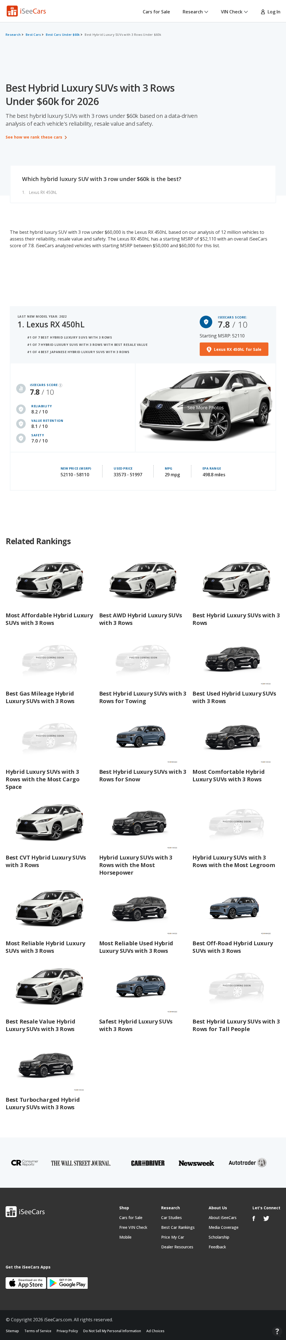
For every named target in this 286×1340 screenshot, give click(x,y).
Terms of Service (37, 1331)
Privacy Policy (67, 1331)
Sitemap (12, 1331)
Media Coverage (224, 1227)
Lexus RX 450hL (43, 192)
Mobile (125, 1237)
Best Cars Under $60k (63, 34)
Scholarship (219, 1237)
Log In (272, 12)
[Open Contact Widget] (277, 1331)
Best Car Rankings (178, 1227)
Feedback (217, 1246)
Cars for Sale (156, 12)
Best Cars (33, 34)
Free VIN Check (133, 1227)
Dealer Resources (177, 1246)
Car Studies (171, 1217)
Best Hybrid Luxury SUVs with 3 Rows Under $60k (123, 34)
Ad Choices (155, 1331)
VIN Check (231, 12)
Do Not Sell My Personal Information (112, 1331)
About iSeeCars (223, 1217)
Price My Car (172, 1237)
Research (193, 12)
